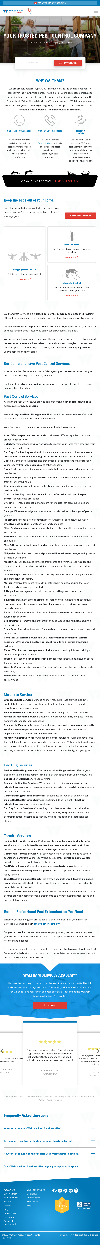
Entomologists (45, 143)
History (7, 1202)
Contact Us (32, 1194)
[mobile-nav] (96, 11)
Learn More (50, 1005)
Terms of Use (81, 1235)
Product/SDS (10, 1213)
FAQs (29, 1205)
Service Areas (33, 1198)
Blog (6, 1209)
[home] (17, 11)
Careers (7, 1205)
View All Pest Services (80, 215)
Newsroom (9, 1217)
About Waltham (11, 1198)
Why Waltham (10, 1194)
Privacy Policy (65, 1235)
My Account (32, 1202)
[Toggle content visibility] (93, 1128)
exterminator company (47, 923)
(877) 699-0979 (59, 3)
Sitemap (94, 1235)
